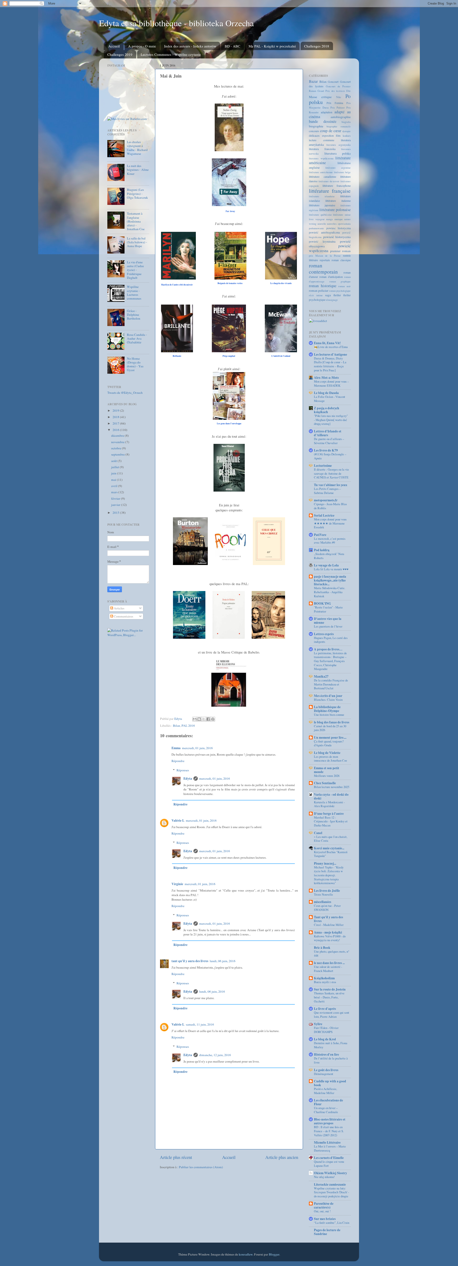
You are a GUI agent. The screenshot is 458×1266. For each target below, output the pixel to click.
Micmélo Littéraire (327, 1142)
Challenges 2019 (119, 54)
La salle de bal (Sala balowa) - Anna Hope (137, 242)
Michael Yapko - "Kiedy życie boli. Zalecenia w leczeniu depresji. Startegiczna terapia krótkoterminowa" (329, 875)
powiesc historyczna (338, 228)
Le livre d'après (325, 1008)
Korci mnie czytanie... (329, 848)
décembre (118, 435)
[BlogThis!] (199, 719)
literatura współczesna (321, 158)
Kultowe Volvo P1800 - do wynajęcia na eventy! (330, 938)
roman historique (322, 285)
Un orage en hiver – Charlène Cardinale (326, 1110)
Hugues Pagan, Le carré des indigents (331, 640)
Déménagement (323, 1074)
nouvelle (321, 223)
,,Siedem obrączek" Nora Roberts (329, 556)
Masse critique (320, 97)
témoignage (332, 299)
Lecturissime (323, 465)
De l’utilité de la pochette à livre (331, 1060)
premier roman (340, 251)
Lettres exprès (324, 634)
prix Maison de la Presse (325, 255)
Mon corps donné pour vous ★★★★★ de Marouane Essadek (330, 523)
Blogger (274, 1254)
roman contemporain (323, 268)
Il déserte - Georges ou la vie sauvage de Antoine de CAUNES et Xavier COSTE (331, 473)
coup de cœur (330, 130)
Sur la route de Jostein (330, 989)
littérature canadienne (322, 176)
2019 (116, 410)
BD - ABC (232, 46)
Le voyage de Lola (326, 565)
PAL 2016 (188, 725)
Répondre (178, 761)
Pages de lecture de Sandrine (327, 1232)
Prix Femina (335, 103)
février (116, 498)
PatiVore (320, 534)
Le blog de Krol (325, 1039)
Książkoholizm (324, 978)
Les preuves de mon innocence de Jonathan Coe (330, 758)
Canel (318, 832)
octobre (116, 448)
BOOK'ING (322, 603)
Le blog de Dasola (326, 392)
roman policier (318, 290)
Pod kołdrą (321, 550)
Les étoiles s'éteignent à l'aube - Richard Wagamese (137, 148)
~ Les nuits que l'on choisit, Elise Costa (330, 839)
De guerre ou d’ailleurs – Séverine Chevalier (329, 441)
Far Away (230, 211)
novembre (118, 442)
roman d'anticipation (331, 277)
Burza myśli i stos (325, 982)
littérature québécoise (320, 214)
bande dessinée (322, 121)
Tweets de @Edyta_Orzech (125, 392)
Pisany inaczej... (325, 863)
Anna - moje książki (328, 932)
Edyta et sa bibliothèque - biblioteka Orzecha (176, 23)
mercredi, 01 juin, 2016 (197, 748)
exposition (328, 135)
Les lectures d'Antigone (330, 354)
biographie (316, 126)
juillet (115, 467)
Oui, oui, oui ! (322, 1211)
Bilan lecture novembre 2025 (331, 787)
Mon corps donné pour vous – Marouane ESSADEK (331, 383)
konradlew (246, 1254)
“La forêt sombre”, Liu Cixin (331, 1222)
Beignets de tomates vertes (230, 283)
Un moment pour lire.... (330, 737)
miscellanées (322, 901)
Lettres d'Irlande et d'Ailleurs (327, 433)
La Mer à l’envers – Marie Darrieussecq (330, 1148)
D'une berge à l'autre (329, 813)
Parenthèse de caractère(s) (323, 1205)
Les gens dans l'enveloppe (229, 423)
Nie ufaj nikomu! (324, 1177)
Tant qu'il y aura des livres (328, 919)
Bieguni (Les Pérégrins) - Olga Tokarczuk (137, 193)
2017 (116, 423)
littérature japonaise (322, 205)
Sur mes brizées (325, 1218)
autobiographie (341, 117)
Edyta (187, 778)
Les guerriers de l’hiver (328, 626)
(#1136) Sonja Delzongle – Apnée (330, 456)
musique (338, 219)
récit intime (316, 295)
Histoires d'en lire (326, 1054)
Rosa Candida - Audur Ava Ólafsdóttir (137, 338)
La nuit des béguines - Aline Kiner (138, 170)
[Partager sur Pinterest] (212, 719)
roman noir (344, 286)
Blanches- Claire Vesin (328, 699)
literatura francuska (322, 149)
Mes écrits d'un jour (328, 695)
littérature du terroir (329, 181)
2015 (116, 512)
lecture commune (321, 140)
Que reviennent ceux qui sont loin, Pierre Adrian (331, 1014)
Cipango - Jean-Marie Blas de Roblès (330, 506)
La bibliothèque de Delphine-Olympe (327, 709)
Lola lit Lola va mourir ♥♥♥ (331, 569)
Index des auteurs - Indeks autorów (190, 46)
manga (329, 219)
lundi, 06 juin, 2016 (222, 961)
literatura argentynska (338, 144)
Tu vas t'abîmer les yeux (330, 485)
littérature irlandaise (322, 196)
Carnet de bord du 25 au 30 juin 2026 (330, 728)
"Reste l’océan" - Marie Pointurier (328, 609)
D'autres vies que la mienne (327, 620)
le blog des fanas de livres (331, 722)
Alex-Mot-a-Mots (326, 377)
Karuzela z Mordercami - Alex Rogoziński (329, 804)
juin (114, 473)
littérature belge (342, 172)
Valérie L (178, 820)
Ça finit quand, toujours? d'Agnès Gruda (329, 743)
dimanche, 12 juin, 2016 (215, 1055)
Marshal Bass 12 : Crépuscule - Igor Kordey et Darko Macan (331, 821)
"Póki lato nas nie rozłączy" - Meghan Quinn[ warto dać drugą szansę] (331, 420)
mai (114, 479)
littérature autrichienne (321, 172)
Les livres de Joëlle (327, 890)
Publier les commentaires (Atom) (201, 1167)
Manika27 (321, 676)
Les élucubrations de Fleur (328, 1102)
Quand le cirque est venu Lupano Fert (329, 1163)
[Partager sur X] (203, 719)
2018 (116, 417)
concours (314, 131)
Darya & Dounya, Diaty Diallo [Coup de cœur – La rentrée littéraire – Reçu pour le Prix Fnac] (330, 364)
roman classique (341, 260)
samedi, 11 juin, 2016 (200, 1024)
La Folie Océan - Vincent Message (329, 398)
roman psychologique (340, 290)
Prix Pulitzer (337, 107)
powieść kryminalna (322, 241)
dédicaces (314, 135)
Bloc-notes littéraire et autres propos (329, 1121)
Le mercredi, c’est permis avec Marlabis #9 (329, 540)
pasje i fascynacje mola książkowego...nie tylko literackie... (330, 580)
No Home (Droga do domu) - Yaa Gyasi (135, 364)
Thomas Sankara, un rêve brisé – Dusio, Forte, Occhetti (329, 997)
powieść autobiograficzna (324, 232)
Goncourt (333, 81)
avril (114, 486)
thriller (337, 295)
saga (328, 295)
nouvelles (332, 223)
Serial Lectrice (324, 515)
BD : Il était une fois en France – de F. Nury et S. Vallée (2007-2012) (329, 1131)
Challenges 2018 (316, 46)
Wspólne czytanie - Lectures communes (134, 293)
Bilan (176, 725)
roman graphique (340, 281)
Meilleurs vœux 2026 (326, 775)
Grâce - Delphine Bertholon (133, 315)
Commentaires (123, 616)
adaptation (326, 112)
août (114, 461)
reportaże (325, 260)
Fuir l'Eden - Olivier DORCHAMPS (326, 1030)
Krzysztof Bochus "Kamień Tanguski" (330, 854)
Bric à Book (322, 947)
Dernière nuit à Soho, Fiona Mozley (330, 1045)
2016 (116, 430)
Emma (176, 748)
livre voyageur (317, 219)
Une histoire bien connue (329, 714)
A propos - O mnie (142, 46)
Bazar (313, 81)
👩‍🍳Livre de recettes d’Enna (331, 347)
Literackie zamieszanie (330, 1184)
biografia (346, 122)
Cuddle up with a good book (330, 1083)
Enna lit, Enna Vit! (327, 343)
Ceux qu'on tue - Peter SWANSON (327, 907)
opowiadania (344, 223)
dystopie (346, 131)
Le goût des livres (326, 1070)
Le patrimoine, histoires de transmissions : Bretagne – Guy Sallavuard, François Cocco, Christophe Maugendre (330, 661)
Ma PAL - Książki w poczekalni (272, 46)
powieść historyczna (337, 237)
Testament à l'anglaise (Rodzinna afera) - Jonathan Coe (136, 221)
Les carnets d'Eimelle (329, 1157)
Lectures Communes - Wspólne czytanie (171, 54)
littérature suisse (342, 214)
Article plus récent (176, 1157)
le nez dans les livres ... (329, 962)
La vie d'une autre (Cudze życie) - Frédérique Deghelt (135, 270)
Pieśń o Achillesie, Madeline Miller (325, 1091)
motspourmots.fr (326, 500)
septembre (118, 454)
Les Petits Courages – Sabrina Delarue (327, 491)
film (338, 135)
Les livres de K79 (326, 450)
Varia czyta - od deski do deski (331, 796)
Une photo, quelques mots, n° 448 (331, 953)
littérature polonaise (335, 209)
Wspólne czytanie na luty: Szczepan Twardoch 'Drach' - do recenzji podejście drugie (331, 1192)
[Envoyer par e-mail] (194, 719)
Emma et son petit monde (326, 770)
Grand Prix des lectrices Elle (334, 91)
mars (114, 492)
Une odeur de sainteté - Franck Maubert (328, 969)
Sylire (318, 1024)
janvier (116, 505)
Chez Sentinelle (325, 783)
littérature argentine (338, 167)
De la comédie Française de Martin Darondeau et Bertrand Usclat (331, 684)
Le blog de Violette (327, 752)
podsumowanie (316, 228)
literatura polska (337, 153)
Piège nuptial (229, 356)
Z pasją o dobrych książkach (326, 410)
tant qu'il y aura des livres (190, 961)
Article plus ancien (281, 1157)
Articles (118, 608)
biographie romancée (339, 126)
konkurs (347, 135)
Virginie (177, 884)
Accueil (114, 46)
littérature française (330, 190)
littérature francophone (337, 185)
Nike (338, 97)
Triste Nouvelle (323, 894)
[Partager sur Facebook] (208, 719)
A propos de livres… (328, 649)
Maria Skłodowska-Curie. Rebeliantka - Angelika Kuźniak (329, 592)
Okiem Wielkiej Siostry (330, 1173)
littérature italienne (338, 200)
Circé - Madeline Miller (329, 925)
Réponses (183, 770)
